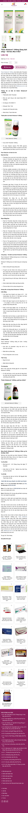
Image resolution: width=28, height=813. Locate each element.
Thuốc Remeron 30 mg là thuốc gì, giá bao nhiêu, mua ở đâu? (21, 598)
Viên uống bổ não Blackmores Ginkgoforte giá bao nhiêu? (21, 684)
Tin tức (4, 798)
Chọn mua (8, 67)
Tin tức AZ (19, 0)
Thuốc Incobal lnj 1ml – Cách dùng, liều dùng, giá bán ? (21, 558)
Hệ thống (14, 0)
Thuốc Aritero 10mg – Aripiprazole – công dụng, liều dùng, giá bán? (7, 598)
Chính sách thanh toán (7, 773)
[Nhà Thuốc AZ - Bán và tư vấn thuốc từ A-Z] (14, 4)
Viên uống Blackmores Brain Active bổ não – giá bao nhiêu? (7, 704)
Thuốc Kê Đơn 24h (6, 783)
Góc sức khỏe (5, 795)
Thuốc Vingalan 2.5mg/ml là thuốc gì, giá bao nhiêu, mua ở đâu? (21, 619)
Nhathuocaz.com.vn (20, 86)
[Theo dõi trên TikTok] (7, 801)
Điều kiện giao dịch (6, 771)
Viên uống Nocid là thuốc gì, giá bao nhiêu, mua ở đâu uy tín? (7, 683)
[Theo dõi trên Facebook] (2, 801)
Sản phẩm (10, 0)
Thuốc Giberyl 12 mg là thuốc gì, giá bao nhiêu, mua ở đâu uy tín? (21, 578)
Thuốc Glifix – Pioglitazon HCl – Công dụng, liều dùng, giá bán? (7, 662)
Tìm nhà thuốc (21, 67)
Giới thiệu (5, 0)
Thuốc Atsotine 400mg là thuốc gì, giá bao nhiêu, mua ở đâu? (21, 662)
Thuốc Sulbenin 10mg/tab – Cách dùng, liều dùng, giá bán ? (7, 578)
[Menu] (2, 4)
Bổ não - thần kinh (10, 59)
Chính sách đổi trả (6, 778)
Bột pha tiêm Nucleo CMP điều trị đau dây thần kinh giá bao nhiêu (7, 619)
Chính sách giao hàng (7, 776)
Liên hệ (23, 0)
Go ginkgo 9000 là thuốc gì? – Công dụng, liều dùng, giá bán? (7, 558)
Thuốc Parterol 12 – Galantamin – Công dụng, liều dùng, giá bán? (21, 641)
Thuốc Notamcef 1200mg (7, 72)
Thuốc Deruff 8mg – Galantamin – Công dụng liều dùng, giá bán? (7, 640)
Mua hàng (4, 793)
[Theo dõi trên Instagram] (5, 801)
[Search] (26, 4)
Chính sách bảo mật (7, 781)
